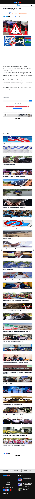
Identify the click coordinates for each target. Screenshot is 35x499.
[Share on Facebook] (4, 16)
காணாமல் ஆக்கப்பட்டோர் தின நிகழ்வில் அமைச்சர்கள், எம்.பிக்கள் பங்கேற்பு (13, 341)
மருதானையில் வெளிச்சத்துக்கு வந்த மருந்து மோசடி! (10, 248)
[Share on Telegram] (7, 16)
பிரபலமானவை (24, 111)
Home (9, 13)
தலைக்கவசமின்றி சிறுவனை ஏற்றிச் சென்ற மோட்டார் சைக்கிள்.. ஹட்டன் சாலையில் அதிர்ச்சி (16, 197)
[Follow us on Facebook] (4, 453)
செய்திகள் (12, 13)
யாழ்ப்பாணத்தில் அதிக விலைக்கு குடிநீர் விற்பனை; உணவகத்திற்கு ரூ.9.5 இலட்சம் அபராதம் (27, 484)
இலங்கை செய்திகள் (18, 13)
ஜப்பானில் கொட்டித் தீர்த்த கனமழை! (8, 238)
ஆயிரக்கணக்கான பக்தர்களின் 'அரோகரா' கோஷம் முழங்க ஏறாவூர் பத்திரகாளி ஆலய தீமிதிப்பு (16, 300)
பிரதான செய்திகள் (24, 13)
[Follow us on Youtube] (9, 453)
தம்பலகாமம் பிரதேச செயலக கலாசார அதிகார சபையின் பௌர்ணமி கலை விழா (14, 176)
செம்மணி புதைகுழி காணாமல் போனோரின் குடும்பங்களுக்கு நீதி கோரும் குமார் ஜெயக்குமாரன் (16, 310)
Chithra (4, 20)
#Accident (10, 12)
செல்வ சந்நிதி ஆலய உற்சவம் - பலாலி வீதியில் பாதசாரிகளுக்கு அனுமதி (13, 414)
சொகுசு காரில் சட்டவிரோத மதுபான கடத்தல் (9, 164)
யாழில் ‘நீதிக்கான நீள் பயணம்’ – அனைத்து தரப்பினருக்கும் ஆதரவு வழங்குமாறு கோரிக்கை (15, 362)
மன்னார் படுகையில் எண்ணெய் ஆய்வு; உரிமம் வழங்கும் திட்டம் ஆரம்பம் (12, 404)
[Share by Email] (9, 16)
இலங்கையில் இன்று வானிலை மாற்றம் (8, 269)
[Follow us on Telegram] (3, 453)
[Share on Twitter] (6, 16)
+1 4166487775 (7, 482)
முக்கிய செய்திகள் (10, 111)
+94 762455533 (8, 484)
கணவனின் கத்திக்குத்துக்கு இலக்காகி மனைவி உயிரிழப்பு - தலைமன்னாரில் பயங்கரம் (15, 435)
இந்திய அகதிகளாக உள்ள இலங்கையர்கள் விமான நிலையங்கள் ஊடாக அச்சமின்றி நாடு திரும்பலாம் (17, 217)
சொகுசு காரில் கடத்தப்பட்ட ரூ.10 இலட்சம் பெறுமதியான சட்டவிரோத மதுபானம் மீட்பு (14, 207)
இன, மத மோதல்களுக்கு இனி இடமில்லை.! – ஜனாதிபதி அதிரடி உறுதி (12, 279)
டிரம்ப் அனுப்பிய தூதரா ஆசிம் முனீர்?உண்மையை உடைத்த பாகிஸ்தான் (12, 143)
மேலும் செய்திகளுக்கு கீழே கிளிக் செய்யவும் (14, 106)
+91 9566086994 (7, 485)
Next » (31, 448)
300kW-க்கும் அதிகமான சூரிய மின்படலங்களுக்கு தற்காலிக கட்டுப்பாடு (13, 186)
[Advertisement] (17, 55)
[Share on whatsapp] (3, 16)
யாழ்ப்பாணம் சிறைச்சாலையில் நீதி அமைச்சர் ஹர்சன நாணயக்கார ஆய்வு (13, 383)
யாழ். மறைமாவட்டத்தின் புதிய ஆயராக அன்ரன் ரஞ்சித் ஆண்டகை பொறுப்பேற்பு (14, 445)
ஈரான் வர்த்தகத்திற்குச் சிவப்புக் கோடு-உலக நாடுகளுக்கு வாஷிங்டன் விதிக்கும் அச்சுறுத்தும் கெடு (16, 331)
